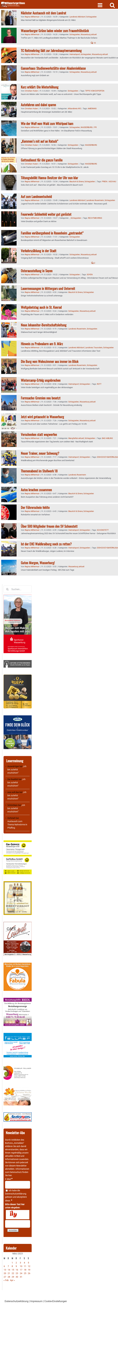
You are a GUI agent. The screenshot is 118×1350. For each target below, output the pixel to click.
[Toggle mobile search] (112, 5)
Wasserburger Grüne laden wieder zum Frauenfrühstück (55, 30)
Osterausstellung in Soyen (37, 270)
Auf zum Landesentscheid (36, 196)
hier (10, 1175)
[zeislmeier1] (18, 1114)
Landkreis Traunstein (93, 348)
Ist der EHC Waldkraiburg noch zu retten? (46, 543)
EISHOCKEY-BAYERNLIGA (107, 457)
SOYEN (90, 275)
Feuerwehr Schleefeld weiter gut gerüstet (46, 214)
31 (21, 1277)
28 (9, 1277)
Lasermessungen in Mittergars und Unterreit (48, 288)
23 (17, 1273)
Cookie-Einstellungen (55, 1301)
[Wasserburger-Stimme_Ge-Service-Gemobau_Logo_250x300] (18, 842)
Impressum (36, 1301)
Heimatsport (74, 54)
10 (94, 43)
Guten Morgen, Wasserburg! (38, 562)
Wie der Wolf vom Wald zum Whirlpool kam (47, 123)
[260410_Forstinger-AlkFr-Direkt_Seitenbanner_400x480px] (18, 883)
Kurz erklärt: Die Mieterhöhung (40, 86)
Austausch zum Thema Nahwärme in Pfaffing (17, 824)
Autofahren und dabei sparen (38, 104)
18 (25, 1270)
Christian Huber (31, 91)
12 (29, 1266)
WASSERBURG (91, 145)
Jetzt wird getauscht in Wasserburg (42, 416)
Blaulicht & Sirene (76, 181)
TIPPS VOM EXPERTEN (94, 91)
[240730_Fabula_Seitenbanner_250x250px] (18, 964)
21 (9, 1273)
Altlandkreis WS (74, 108)
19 (29, 1270)
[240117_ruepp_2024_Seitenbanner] (18, 676)
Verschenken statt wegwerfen (39, 434)
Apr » (12, 1280)
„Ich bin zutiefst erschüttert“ (16, 769)
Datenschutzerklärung (15, 1193)
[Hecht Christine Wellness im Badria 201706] (18, 1089)
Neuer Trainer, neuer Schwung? (40, 453)
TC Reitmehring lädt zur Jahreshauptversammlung (51, 50)
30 (17, 1277)
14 (9, 1270)
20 (5, 1273)
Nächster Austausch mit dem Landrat (43, 12)
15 (13, 1270)
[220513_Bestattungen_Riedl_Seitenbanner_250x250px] (18, 999)
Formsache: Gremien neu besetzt (41, 397)
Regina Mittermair (32, 17)
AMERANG (92, 108)
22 (13, 1273)
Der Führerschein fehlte (35, 507)
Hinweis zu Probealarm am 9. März (42, 343)
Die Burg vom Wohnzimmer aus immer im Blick (49, 361)
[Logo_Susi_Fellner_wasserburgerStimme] (18, 1034)
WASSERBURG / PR (88, 127)
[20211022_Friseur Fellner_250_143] (18, 1066)
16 (17, 1270)
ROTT (99, 384)
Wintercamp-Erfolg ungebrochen (41, 380)
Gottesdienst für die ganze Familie (42, 159)
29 (13, 1277)
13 (5, 1270)
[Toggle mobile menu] (100, 5)
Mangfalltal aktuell (76, 438)
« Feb (6, 1280)
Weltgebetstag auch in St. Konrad (41, 307)
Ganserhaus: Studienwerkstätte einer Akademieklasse (53, 68)
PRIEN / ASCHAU (109, 181)
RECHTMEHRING (95, 218)
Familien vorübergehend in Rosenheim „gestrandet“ (52, 232)
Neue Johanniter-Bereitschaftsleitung (44, 324)
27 (5, 1277)
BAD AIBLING (107, 438)
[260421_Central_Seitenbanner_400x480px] (18, 923)
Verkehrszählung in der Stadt (38, 250)
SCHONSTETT (103, 530)
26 (29, 1273)
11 (25, 1266)
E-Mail (8, 1179)
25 (25, 1273)
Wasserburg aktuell (89, 34)
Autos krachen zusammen (36, 489)
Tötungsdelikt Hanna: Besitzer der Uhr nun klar (49, 177)
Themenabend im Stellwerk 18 (39, 470)
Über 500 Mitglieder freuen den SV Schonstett (49, 526)
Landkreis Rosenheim (95, 200)
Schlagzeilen (91, 17)
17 (21, 1270)
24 (21, 1273)
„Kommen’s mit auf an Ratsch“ (39, 141)
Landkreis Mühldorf (77, 17)
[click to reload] (17, 1214)
